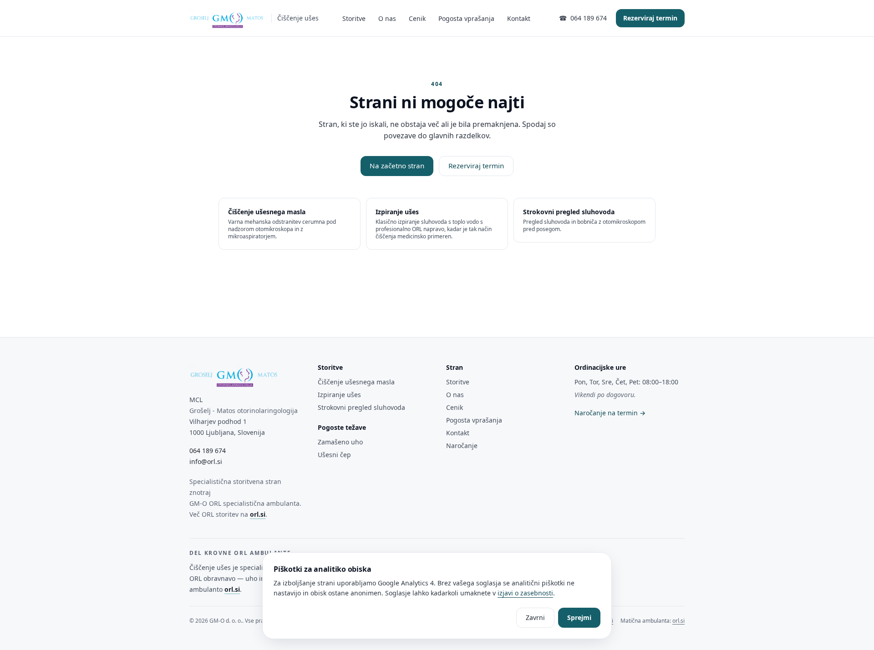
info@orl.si (205, 461)
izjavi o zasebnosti (525, 593)
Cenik (417, 18)
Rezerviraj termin (650, 18)
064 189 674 (207, 450)
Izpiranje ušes (339, 394)
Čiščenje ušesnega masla (356, 382)
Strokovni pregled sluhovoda (361, 407)
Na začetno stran (397, 165)
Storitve (354, 18)
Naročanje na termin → (609, 412)
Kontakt (518, 18)
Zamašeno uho (340, 442)
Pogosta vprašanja (466, 18)
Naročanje (462, 445)
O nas (387, 18)
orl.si (257, 514)
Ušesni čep (334, 454)
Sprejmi (579, 617)
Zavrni (535, 617)
